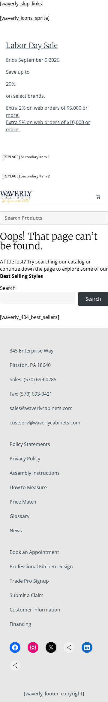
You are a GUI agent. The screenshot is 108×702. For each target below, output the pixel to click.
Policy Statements (30, 444)
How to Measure (28, 487)
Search (8, 288)
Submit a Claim (27, 595)
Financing (20, 624)
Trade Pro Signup (29, 581)
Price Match (23, 501)
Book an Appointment (34, 552)
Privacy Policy (25, 458)
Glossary (19, 516)
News (16, 530)
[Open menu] (8, 197)
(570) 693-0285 (40, 379)
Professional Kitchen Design (41, 566)
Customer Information (35, 609)
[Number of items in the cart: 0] (98, 197)
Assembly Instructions (35, 473)
